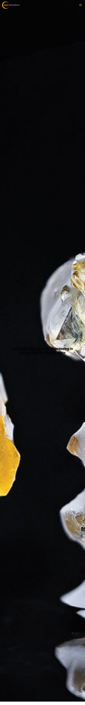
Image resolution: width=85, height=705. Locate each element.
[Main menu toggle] (80, 5)
